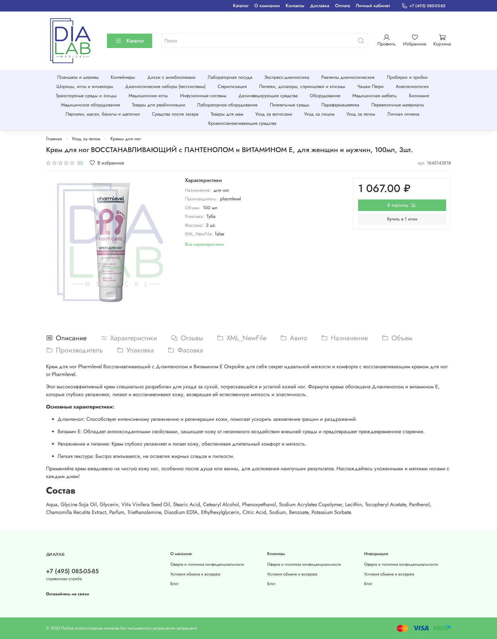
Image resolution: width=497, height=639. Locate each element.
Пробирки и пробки (407, 77)
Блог (174, 583)
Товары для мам (227, 114)
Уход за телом (361, 114)
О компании (267, 5)
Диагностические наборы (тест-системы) (165, 86)
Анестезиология (412, 86)
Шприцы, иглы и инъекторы (84, 86)
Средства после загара (175, 114)
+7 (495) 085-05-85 (427, 6)
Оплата (342, 5)
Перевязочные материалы (397, 104)
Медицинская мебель (374, 95)
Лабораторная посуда (230, 77)
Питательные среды (289, 104)
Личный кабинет (373, 5)
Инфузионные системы (203, 95)
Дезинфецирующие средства (268, 95)
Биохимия (419, 95)
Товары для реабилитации (158, 104)
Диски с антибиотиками (171, 77)
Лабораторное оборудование (227, 104)
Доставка (319, 5)
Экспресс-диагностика (286, 77)
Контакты (295, 5)
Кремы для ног (125, 138)
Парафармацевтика (340, 104)
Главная (54, 138)
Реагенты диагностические (347, 77)
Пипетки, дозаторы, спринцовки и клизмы (302, 86)
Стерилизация (232, 86)
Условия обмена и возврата (195, 574)
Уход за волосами (273, 114)
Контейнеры (123, 77)
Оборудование (325, 95)
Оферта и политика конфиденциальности (207, 564)
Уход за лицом (319, 114)
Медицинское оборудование (90, 104)
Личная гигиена (403, 114)
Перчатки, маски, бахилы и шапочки (103, 114)
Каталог (240, 5)
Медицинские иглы (148, 95)
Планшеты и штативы (78, 77)
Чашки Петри (370, 86)
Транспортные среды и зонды (86, 95)
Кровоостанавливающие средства (242, 123)
